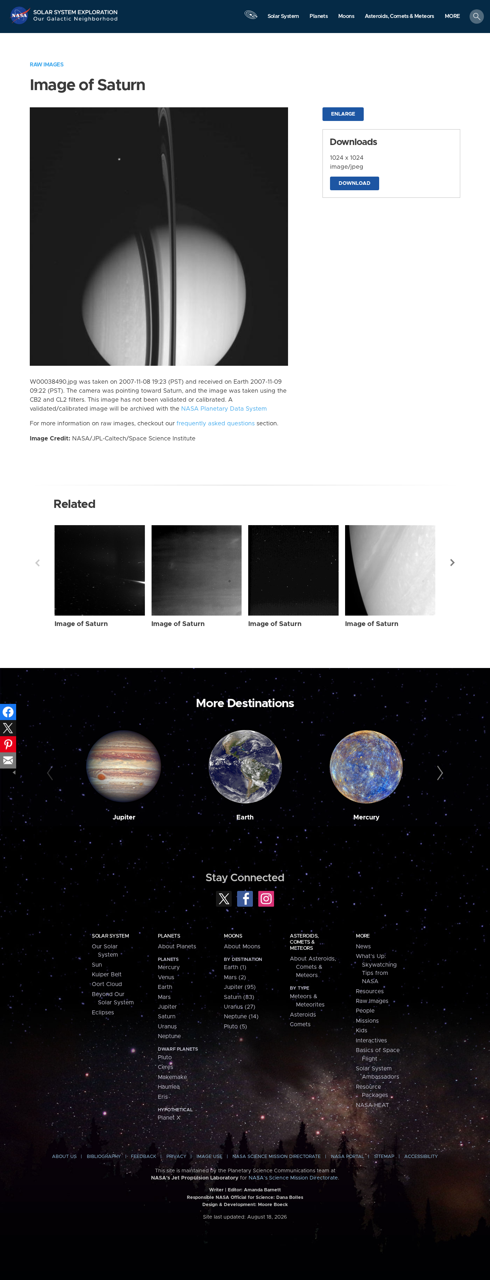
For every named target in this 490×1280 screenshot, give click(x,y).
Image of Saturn (81, 624)
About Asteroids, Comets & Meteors (313, 967)
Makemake (172, 1077)
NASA (21, 15)
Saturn (166, 1016)
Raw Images (46, 64)
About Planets (177, 946)
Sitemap (384, 1156)
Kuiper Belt (107, 974)
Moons (233, 936)
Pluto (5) (235, 1026)
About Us (64, 1156)
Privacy (176, 1156)
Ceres (165, 1067)
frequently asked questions (215, 423)
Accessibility (421, 1156)
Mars (164, 997)
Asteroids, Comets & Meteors (304, 942)
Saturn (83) (239, 997)
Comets (300, 1024)
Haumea (169, 1087)
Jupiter (124, 817)
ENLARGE (343, 114)
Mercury (366, 817)
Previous (37, 563)
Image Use (209, 1156)
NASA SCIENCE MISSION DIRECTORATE (276, 1156)
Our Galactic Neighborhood (75, 20)
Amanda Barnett (262, 1190)
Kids (361, 1030)
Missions (367, 1021)
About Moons (242, 946)
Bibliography (104, 1156)
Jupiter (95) (240, 987)
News (363, 946)
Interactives (371, 1040)
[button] (452, 16)
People (365, 1011)
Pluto (165, 1057)
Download (355, 183)
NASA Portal (347, 1156)
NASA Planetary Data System (224, 409)
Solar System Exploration (75, 10)
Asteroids (303, 1015)
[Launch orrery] (251, 18)
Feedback (143, 1156)
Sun (97, 965)
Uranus (167, 1026)
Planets (169, 936)
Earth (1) (235, 967)
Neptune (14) (241, 1016)
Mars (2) (235, 977)
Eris (163, 1097)
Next (452, 563)
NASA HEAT (372, 1105)
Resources (370, 991)
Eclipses (103, 1012)
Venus (166, 977)
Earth (245, 817)
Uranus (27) (239, 1007)
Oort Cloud (107, 984)
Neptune (169, 1036)
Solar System (110, 936)
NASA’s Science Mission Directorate (293, 1178)
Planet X (169, 1118)
